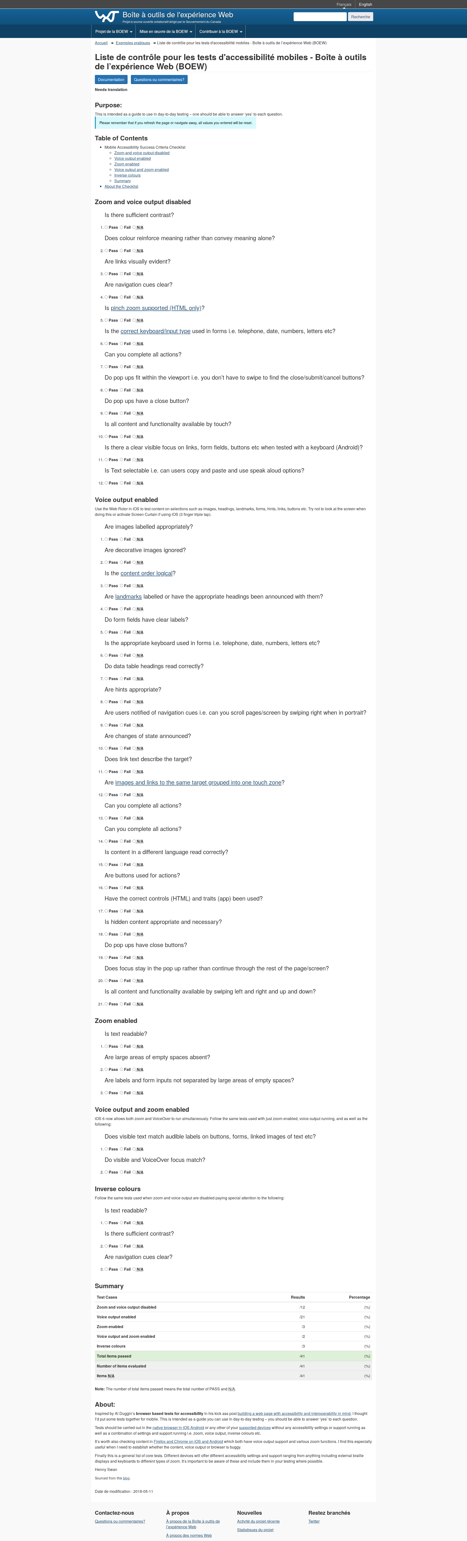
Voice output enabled (132, 158)
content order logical (146, 572)
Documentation (111, 79)
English (365, 4)
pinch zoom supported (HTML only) (156, 307)
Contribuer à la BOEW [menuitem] (218, 31)
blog (126, 1478)
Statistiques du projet (255, 1529)
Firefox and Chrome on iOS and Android (188, 1441)
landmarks (128, 596)
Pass (113, 227)
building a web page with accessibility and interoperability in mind (294, 1413)
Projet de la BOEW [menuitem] (111, 31)
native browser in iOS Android (178, 1427)
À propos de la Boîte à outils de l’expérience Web (193, 1524)
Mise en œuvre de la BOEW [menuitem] (164, 31)
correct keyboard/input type (155, 330)
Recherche (360, 16)
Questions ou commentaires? (159, 79)
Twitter (314, 1521)
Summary (122, 180)
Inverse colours (127, 175)
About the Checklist (121, 186)
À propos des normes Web (189, 1535)
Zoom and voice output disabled (142, 152)
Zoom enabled (126, 164)
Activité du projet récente (258, 1521)
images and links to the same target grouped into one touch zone (198, 782)
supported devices (255, 1427)
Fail (127, 227)
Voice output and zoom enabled (141, 169)
